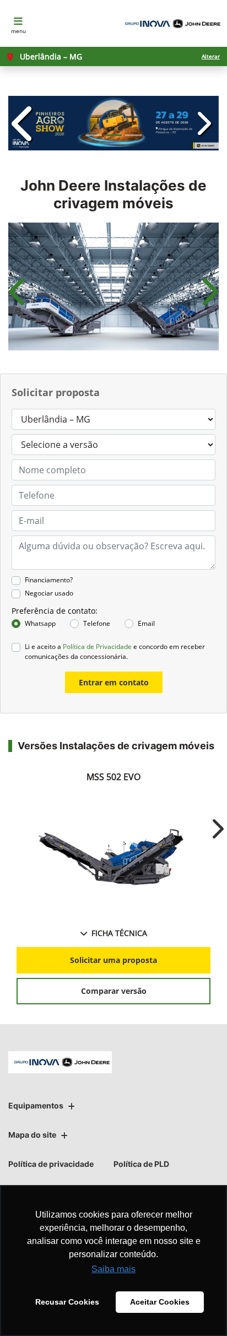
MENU (18, 31)
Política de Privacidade (97, 646)
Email (146, 623)
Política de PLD (141, 1164)
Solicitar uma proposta (113, 960)
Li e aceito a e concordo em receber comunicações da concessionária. (115, 651)
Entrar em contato (114, 682)
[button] (24, 123)
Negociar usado (49, 593)
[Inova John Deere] (171, 24)
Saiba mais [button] (113, 1269)
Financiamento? (49, 580)
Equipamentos (35, 1105)
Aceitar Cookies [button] (160, 1301)
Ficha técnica (119, 933)
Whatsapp (40, 623)
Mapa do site (32, 1134)
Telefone (96, 623)
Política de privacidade (51, 1164)
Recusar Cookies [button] (67, 1301)
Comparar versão (114, 991)
